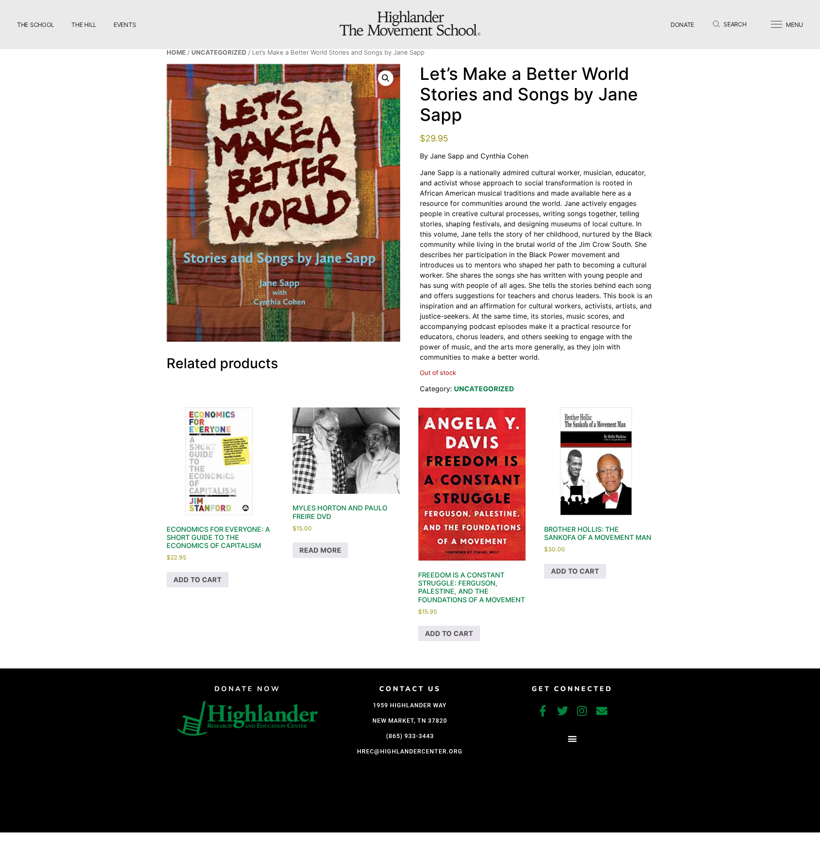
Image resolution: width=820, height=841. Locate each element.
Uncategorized (218, 52)
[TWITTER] (562, 710)
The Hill (84, 24)
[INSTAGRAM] (582, 710)
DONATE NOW (247, 689)
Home (176, 52)
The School (35, 24)
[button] (385, 78)
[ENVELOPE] (601, 710)
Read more (320, 550)
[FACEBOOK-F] (542, 710)
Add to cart (197, 579)
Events (125, 24)
